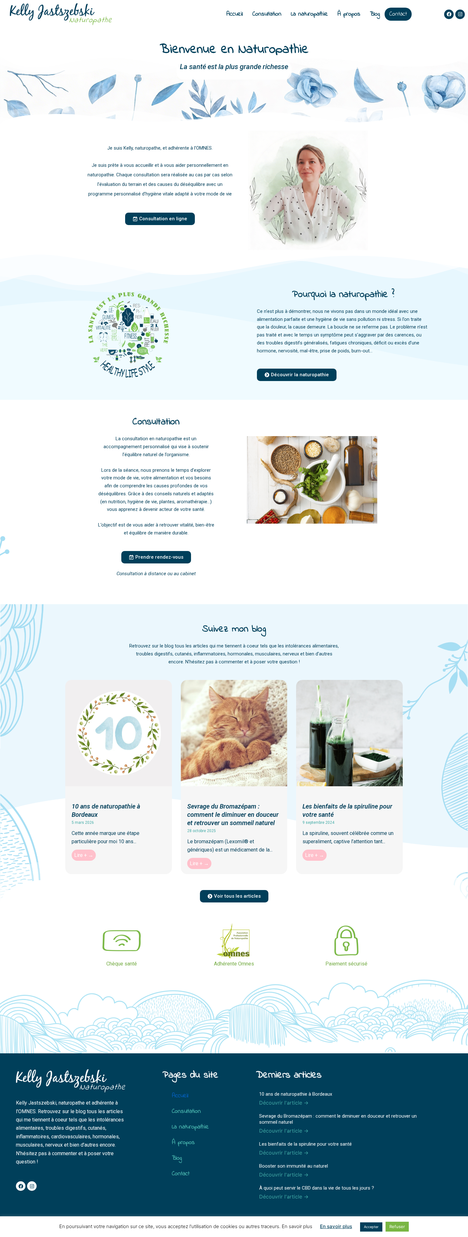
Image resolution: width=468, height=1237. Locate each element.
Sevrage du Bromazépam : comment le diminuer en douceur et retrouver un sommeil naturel (233, 814)
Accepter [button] (371, 1227)
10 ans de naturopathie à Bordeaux (295, 1094)
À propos (348, 14)
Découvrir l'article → (283, 1102)
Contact (398, 14)
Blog (375, 14)
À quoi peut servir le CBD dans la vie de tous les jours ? (316, 1188)
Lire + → (83, 855)
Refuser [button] (397, 1226)
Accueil (234, 14)
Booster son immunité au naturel (293, 1166)
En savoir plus (336, 1226)
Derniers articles (289, 1075)
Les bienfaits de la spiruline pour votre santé (305, 1144)
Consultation (266, 14)
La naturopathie (309, 14)
